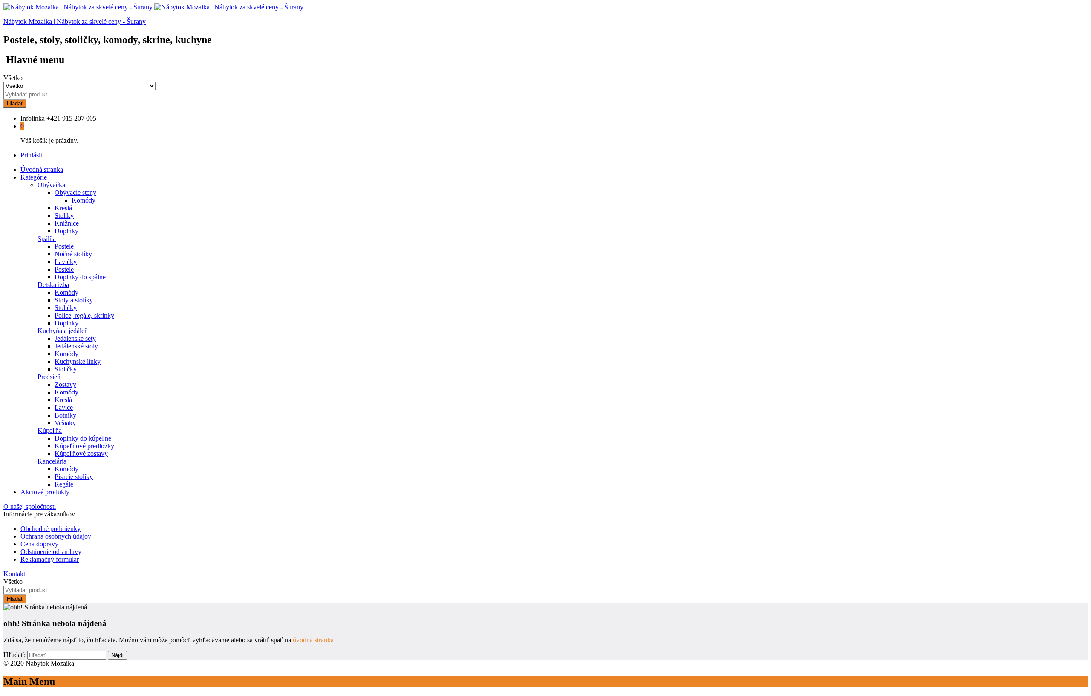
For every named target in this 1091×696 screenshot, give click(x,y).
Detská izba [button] (53, 284)
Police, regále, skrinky (84, 315)
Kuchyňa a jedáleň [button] (63, 330)
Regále (64, 484)
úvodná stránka (313, 640)
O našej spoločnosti (29, 506)
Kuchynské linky (78, 361)
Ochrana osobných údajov (55, 536)
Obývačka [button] (51, 184)
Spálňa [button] (47, 238)
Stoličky (66, 307)
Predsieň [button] (49, 376)
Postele (64, 246)
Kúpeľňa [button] (50, 430)
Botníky (65, 415)
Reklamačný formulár (49, 559)
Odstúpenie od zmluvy (50, 551)
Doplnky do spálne (80, 277)
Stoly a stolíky (74, 300)
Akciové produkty (44, 492)
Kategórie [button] (33, 177)
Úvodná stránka (41, 169)
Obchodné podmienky (50, 528)
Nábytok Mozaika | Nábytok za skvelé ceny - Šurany (74, 21)
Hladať (15, 103)
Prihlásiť (31, 155)
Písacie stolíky (74, 476)
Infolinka (32, 118)
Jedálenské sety (75, 338)
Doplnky (66, 231)
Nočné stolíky (73, 254)
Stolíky (64, 215)
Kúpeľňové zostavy (81, 453)
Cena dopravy (39, 544)
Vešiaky (65, 422)
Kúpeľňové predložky (84, 446)
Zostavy (65, 384)
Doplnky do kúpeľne (83, 438)
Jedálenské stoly (76, 346)
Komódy (83, 200)
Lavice (64, 407)
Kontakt (14, 573)
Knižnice (67, 223)
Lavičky (66, 261)
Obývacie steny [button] (75, 192)
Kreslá (63, 208)
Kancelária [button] (52, 461)
